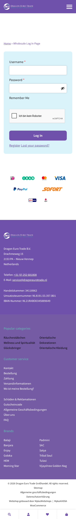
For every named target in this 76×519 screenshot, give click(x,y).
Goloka (8, 455)
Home (7, 43)
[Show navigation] (69, 7)
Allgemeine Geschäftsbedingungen (25, 409)
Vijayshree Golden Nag (53, 466)
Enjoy (7, 450)
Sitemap (38, 487)
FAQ (6, 420)
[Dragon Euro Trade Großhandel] (18, 6)
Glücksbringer (12, 348)
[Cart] (66, 514)
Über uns (9, 414)
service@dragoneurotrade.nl (29, 280)
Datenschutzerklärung (38, 496)
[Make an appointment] (9, 514)
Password (16, 80)
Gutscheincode (13, 404)
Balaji (7, 440)
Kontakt (8, 368)
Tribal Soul (45, 455)
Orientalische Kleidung (53, 348)
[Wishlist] (47, 514)
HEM (6, 460)
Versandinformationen (17, 383)
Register (14, 145)
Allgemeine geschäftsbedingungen (38, 492)
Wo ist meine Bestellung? (19, 388)
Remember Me (19, 98)
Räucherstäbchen (14, 337)
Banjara (8, 445)
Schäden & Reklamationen (20, 399)
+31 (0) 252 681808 (25, 274)
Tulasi (43, 460)
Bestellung (10, 373)
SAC (41, 445)
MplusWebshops (43, 500)
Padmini (44, 440)
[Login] (28, 514)
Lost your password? (35, 145)
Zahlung (9, 378)
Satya (42, 450)
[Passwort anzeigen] (63, 88)
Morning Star (11, 466)
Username (17, 62)
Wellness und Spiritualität (19, 342)
